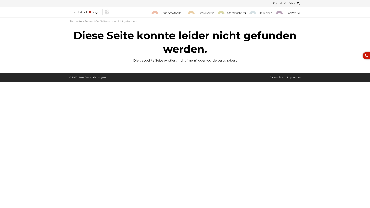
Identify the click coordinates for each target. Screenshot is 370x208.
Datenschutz (277, 77)
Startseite (75, 21)
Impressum (294, 77)
